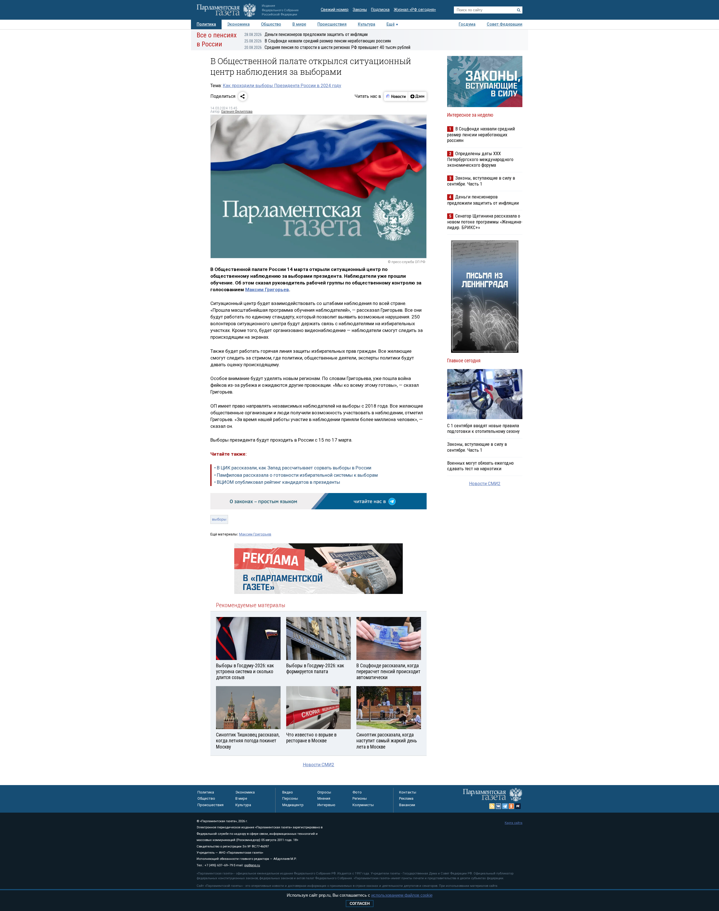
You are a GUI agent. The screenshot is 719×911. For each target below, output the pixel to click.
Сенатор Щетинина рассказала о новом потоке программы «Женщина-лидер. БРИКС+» (484, 221)
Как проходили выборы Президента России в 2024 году (282, 85)
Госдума (467, 24)
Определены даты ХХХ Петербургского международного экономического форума (480, 159)
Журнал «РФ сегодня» (415, 9)
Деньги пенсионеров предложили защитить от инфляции (306, 34)
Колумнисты (363, 805)
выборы (219, 519)
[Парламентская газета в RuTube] (518, 806)
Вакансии (407, 805)
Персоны (290, 798)
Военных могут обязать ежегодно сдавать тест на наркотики (480, 465)
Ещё (390, 24)
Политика (206, 24)
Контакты (407, 792)
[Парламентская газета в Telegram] (505, 806)
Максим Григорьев (267, 289)
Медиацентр (293, 805)
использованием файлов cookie (402, 895)
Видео (287, 792)
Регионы (359, 798)
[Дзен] (417, 96)
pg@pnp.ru (252, 865)
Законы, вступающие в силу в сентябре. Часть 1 (481, 181)
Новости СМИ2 (318, 764)
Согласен (360, 903)
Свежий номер (335, 9)
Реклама (406, 798)
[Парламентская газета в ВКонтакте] (498, 806)
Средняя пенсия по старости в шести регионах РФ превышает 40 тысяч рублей (327, 47)
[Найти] (518, 10)
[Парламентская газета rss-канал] (492, 806)
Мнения (323, 798)
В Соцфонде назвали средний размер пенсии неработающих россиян (317, 41)
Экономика (238, 24)
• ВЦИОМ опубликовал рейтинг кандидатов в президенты (277, 482)
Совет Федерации (504, 24)
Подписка (380, 9)
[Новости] (396, 96)
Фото (357, 792)
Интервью (326, 805)
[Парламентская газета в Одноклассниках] (511, 806)
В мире (299, 24)
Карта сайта (513, 823)
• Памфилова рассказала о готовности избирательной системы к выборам (296, 475)
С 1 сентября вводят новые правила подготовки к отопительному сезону (483, 428)
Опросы (324, 792)
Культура (366, 24)
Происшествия (332, 24)
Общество (271, 24)
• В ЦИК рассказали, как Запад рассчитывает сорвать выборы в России (292, 468)
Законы (360, 9)
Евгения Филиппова (236, 112)
